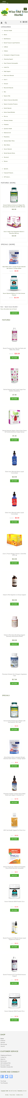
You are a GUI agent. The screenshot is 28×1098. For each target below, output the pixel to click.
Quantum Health (8, 128)
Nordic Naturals (7, 108)
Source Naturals (8, 149)
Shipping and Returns (6, 1055)
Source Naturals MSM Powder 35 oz (14, 1011)
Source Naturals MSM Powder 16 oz (14, 901)
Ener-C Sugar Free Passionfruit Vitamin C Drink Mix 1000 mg (14, 232)
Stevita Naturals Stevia (9, 153)
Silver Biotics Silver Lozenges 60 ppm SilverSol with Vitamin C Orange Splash (14, 267)
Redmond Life (7, 132)
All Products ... (7, 177)
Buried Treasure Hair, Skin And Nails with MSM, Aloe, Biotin (14, 349)
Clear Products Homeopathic (11, 63)
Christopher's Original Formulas (11, 55)
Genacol (6, 83)
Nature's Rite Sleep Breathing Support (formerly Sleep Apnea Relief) (14, 635)
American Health (8, 30)
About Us (3, 1059)
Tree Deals (3, 1081)
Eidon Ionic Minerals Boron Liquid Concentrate (14, 472)
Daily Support (7, 71)
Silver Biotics (7, 145)
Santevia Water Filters (9, 140)
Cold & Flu (6, 67)
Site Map (6, 1094)
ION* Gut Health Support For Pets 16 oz (14, 830)
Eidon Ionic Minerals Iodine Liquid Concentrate (14, 513)
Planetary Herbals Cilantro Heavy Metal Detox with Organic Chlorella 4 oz (14, 794)
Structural (6, 157)
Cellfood (6, 46)
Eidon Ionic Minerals (9, 75)
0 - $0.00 (23, 22)
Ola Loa (6, 116)
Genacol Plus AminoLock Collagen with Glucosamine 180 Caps (14, 721)
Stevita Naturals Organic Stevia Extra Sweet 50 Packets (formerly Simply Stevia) (14, 431)
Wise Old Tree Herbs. (13, 1090)
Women (6, 161)
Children (6, 51)
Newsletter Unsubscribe (7, 1067)
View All (3, 1046)
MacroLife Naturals (8, 87)
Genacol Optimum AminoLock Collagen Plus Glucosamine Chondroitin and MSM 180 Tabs (14, 206)
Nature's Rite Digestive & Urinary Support (14, 594)
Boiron (5, 34)
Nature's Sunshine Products (11, 104)
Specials (3, 1042)
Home (1, 306)
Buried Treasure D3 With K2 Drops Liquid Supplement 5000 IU (14, 938)
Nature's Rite (7, 96)
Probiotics (6, 124)
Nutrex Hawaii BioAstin (9, 112)
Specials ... (6, 168)
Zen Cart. (25, 1090)
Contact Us (3, 1057)
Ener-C (5, 79)
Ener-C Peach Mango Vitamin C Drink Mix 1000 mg (14, 554)
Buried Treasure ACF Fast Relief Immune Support (14, 975)
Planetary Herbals (8, 120)
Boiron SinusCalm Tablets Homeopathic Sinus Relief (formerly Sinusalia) (14, 867)
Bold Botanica (7, 38)
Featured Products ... (9, 172)
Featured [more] (8, 183)
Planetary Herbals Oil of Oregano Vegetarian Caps (14, 674)
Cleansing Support (8, 59)
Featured (3, 1040)
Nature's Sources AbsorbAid (11, 306)
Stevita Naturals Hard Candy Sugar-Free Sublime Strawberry (14, 390)
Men (5, 91)
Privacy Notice (12, 1094)
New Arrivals (4, 1044)
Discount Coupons (5, 1065)
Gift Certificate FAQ (5, 1063)
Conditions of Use (19, 1094)
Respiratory (6, 136)
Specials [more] (8, 244)
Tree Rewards (4, 1083)
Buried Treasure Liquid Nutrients (12, 42)
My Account (4, 1061)
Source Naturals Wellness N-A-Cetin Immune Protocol (14, 294)
